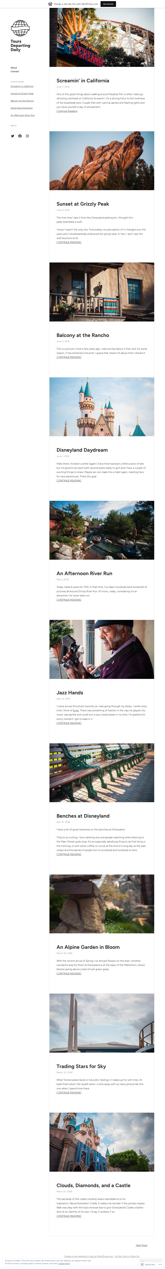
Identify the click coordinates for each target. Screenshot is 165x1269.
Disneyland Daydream (22, 108)
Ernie (76, 710)
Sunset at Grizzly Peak (22, 93)
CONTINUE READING (69, 242)
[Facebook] (20, 136)
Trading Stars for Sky (81, 1066)
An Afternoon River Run (23, 115)
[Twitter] (13, 136)
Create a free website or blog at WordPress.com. (89, 1256)
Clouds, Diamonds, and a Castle (94, 1185)
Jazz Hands (70, 693)
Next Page (141, 1245)
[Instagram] (27, 136)
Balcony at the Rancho (22, 100)
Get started (108, 4)
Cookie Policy (64, 1263)
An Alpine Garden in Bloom (88, 947)
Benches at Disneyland (83, 816)
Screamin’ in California (22, 86)
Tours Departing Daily (20, 45)
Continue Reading (67, 111)
